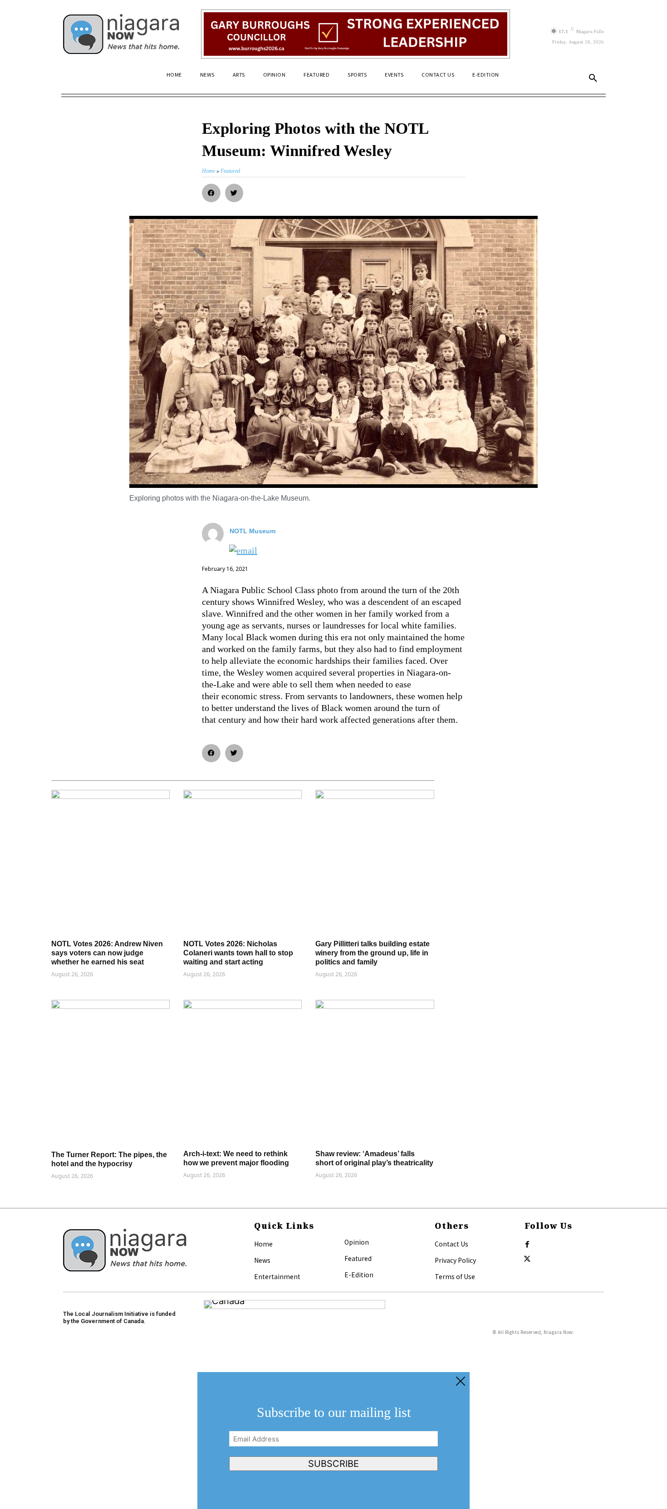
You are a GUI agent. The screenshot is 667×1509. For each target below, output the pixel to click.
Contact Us (451, 1243)
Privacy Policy (455, 1260)
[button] (593, 78)
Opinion (356, 1241)
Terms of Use (455, 1276)
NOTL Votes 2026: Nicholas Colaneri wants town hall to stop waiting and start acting (238, 953)
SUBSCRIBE (333, 1463)
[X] (527, 1259)
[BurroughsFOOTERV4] (355, 34)
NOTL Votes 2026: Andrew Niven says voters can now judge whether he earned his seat (107, 953)
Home (263, 1243)
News (262, 1260)
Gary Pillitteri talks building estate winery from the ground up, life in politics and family (372, 953)
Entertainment (277, 1276)
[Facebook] (527, 1244)
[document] (333, 1440)
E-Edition (358, 1274)
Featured (358, 1258)
